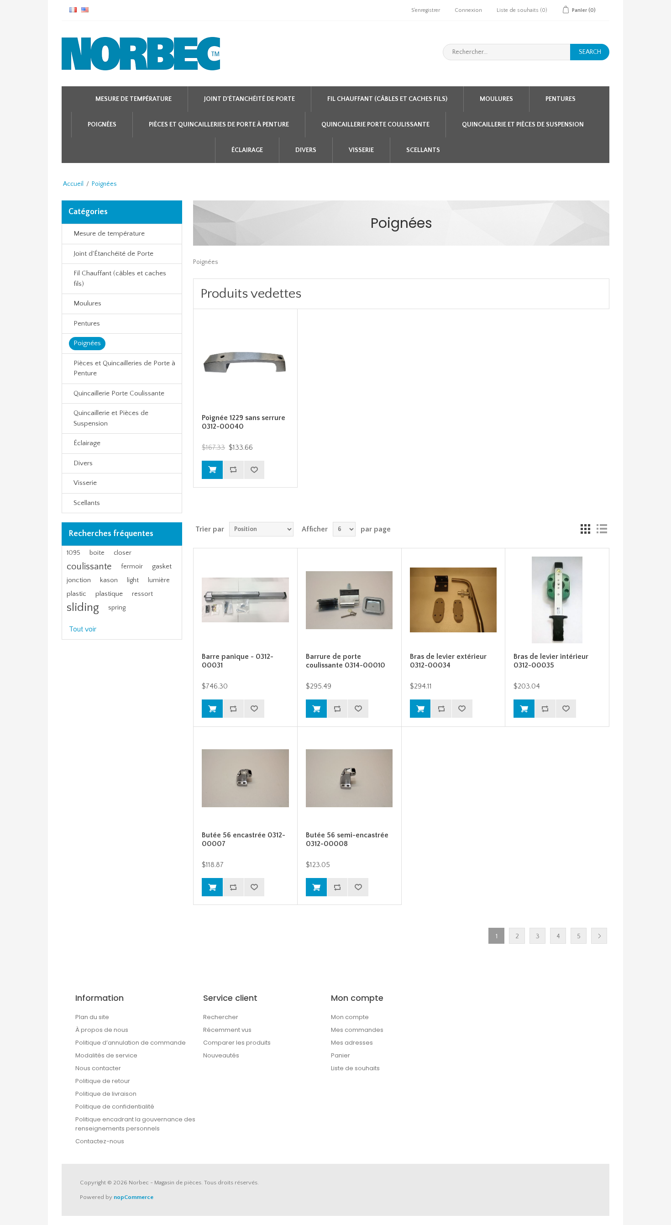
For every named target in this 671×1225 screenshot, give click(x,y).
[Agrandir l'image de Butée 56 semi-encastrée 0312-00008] (349, 778)
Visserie (361, 150)
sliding (83, 607)
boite (97, 553)
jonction (79, 580)
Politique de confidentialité (114, 1106)
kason (109, 580)
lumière (159, 580)
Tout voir (82, 629)
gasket (162, 566)
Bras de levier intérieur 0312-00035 (551, 660)
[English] (84, 9)
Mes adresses (352, 1042)
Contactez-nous (99, 1141)
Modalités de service (106, 1055)
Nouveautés (221, 1055)
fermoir (132, 566)
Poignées (102, 124)
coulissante (89, 567)
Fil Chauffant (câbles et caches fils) (387, 99)
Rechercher (220, 1017)
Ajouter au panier (212, 470)
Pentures (560, 99)
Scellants (423, 150)
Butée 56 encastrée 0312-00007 (243, 839)
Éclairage (247, 150)
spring (117, 607)
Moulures (496, 99)
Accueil (73, 184)
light (133, 580)
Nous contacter (98, 1068)
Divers (305, 150)
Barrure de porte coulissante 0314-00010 (345, 660)
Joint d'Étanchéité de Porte (249, 99)
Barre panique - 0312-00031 (237, 660)
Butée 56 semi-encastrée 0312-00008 (347, 839)
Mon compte (350, 1017)
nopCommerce (133, 1197)
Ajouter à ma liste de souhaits (254, 470)
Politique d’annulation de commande (130, 1042)
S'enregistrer (425, 10)
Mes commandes (357, 1029)
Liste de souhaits (355, 1068)
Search (590, 52)
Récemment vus (227, 1029)
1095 (73, 553)
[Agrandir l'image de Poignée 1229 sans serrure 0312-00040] (245, 360)
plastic (76, 594)
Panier (340, 1055)
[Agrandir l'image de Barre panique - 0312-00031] (245, 600)
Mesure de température (133, 99)
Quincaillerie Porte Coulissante (375, 124)
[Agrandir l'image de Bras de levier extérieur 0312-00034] (453, 600)
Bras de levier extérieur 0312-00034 (448, 660)
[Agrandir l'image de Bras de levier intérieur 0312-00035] (557, 600)
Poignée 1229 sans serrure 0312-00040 (243, 422)
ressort (142, 594)
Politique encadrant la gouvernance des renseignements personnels (135, 1124)
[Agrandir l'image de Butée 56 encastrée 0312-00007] (245, 778)
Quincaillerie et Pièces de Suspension (523, 124)
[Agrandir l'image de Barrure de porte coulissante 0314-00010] (349, 600)
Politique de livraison (105, 1093)
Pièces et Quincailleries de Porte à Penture (219, 124)
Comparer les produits (237, 1042)
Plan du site (92, 1017)
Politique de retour (102, 1081)
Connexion (468, 10)
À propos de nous (101, 1029)
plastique (109, 594)
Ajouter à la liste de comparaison (233, 470)
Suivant (599, 936)
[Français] (73, 9)
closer (122, 553)
